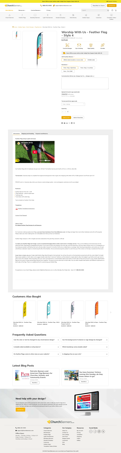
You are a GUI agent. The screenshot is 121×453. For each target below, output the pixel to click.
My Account (80, 430)
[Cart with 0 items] (116, 10)
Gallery (78, 440)
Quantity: (64, 108)
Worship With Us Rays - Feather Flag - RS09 (96, 323)
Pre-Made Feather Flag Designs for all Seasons (28, 225)
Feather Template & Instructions (26, 208)
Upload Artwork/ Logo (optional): (70, 92)
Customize (46, 442)
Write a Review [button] (79, 38)
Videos (78, 438)
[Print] (67, 123)
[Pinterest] (74, 123)
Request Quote (66, 438)
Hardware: (64, 64)
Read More (34, 382)
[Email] (64, 123)
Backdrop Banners (48, 438)
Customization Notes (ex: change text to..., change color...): (77, 76)
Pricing (48, 10)
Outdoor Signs (47, 444)
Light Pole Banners (48, 436)
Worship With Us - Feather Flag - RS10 (48, 322)
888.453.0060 (47, 5)
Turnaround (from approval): (69, 101)
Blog (63, 444)
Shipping (79, 436)
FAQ (63, 442)
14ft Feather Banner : (67, 56)
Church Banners (48, 430)
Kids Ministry (9, 10)
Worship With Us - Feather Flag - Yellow (22, 323)
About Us (64, 430)
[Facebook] (62, 123)
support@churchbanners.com (63, 5)
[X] (69, 123)
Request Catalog (112, 1)
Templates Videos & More (50, 446)
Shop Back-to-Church (99, 5)
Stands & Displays (48, 440)
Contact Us (112, 5)
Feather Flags (47, 434)
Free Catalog (65, 434)
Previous (10, 313)
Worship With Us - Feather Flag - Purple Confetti (70, 323)
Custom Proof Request (21, 215)
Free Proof (65, 436)
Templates (79, 434)
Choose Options (24, 312)
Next (110, 313)
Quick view (24, 309)
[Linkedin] (71, 123)
